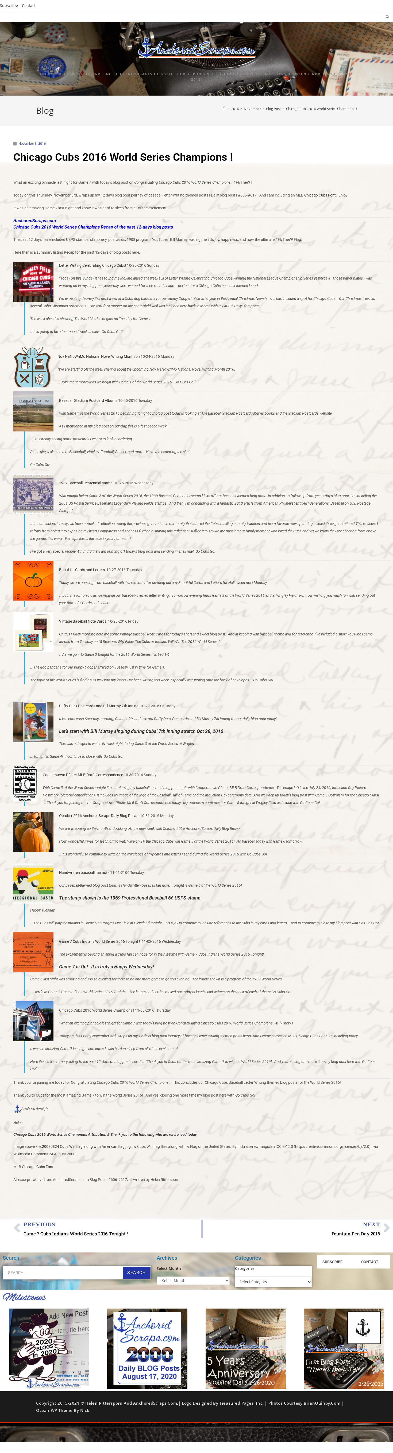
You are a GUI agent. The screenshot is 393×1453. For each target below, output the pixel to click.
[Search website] (387, 17)
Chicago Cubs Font (320, 195)
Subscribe (9, 5)
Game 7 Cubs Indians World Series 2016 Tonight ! (99, 941)
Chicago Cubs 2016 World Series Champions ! (321, 108)
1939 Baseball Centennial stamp (86, 483)
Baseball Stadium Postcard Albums (88, 400)
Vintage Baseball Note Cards (82, 621)
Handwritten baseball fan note (84, 872)
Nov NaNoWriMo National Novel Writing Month (96, 356)
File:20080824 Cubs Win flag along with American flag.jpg (83, 1146)
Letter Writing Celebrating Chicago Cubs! (92, 265)
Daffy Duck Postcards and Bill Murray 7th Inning (98, 706)
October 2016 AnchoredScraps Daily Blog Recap (98, 816)
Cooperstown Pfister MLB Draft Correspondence (83, 775)
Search (136, 1272)
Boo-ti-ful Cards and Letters (82, 570)
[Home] (224, 108)
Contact (29, 5)
